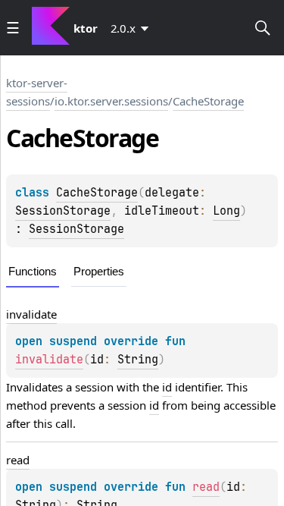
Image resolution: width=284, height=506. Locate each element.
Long (226, 210)
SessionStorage (63, 210)
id (167, 386)
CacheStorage (208, 100)
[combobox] (132, 28)
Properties (98, 271)
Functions (32, 271)
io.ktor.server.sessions (111, 100)
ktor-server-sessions (36, 91)
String (137, 359)
